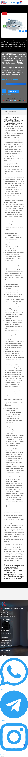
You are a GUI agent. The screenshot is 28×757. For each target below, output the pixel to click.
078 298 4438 (7, 619)
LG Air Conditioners (5, 42)
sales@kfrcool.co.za (8, 615)
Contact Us (4, 629)
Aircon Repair (4, 637)
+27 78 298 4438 (7, 622)
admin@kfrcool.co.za (9, 616)
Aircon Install (4, 639)
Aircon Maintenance (6, 640)
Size (3, 84)
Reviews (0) (7, 114)
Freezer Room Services (6, 645)
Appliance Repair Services (7, 647)
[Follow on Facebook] (20, 31)
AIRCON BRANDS (9, 41)
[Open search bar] (17, 3)
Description (7, 109)
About (2, 627)
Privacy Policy (4, 632)
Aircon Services (5, 642)
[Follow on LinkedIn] (26, 31)
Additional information (10, 111)
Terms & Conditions (6, 633)
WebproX (10, 19)
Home (2, 41)
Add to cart (13, 91)
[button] (2, 12)
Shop (2, 626)
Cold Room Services (6, 643)
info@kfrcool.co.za (8, 613)
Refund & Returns (5, 630)
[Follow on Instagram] (23, 31)
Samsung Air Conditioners (20, 41)
